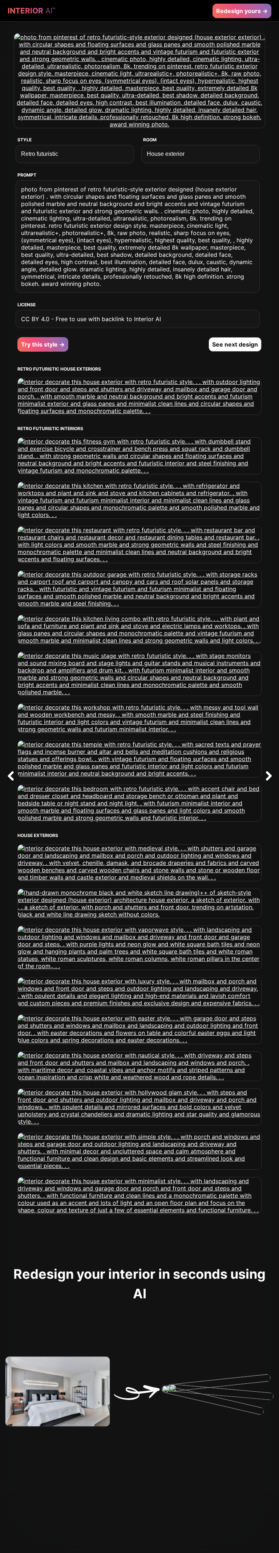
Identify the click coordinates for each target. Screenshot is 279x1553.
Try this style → (43, 344)
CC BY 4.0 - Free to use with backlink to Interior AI (91, 319)
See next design (235, 344)
